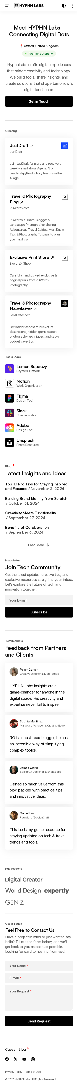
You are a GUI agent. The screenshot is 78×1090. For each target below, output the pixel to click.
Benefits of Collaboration (27, 529)
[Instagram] (33, 1059)
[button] (7, 5)
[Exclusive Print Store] (39, 271)
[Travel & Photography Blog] (39, 217)
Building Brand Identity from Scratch (36, 501)
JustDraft (19, 145)
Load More (36, 545)
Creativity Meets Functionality (30, 515)
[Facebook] (7, 1059)
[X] (15, 1059)
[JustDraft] (39, 161)
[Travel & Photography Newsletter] (39, 322)
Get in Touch (39, 101)
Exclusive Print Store (30, 257)
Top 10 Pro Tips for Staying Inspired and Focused (36, 486)
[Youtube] (24, 1059)
